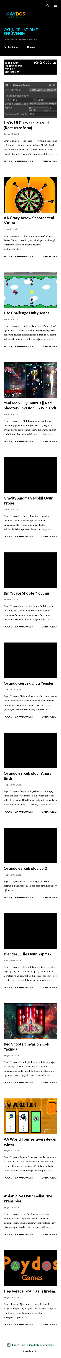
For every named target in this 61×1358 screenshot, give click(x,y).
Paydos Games (11, 47)
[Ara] (48, 6)
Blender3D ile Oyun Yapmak (27, 954)
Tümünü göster (44, 62)
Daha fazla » (49, 161)
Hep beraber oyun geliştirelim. (30, 1291)
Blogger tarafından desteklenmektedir (32, 1344)
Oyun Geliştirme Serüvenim (21, 31)
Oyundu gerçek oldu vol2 (25, 868)
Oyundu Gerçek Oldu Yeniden (29, 683)
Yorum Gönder (24, 161)
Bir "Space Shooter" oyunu (26, 593)
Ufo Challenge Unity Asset (26, 313)
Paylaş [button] (8, 161)
